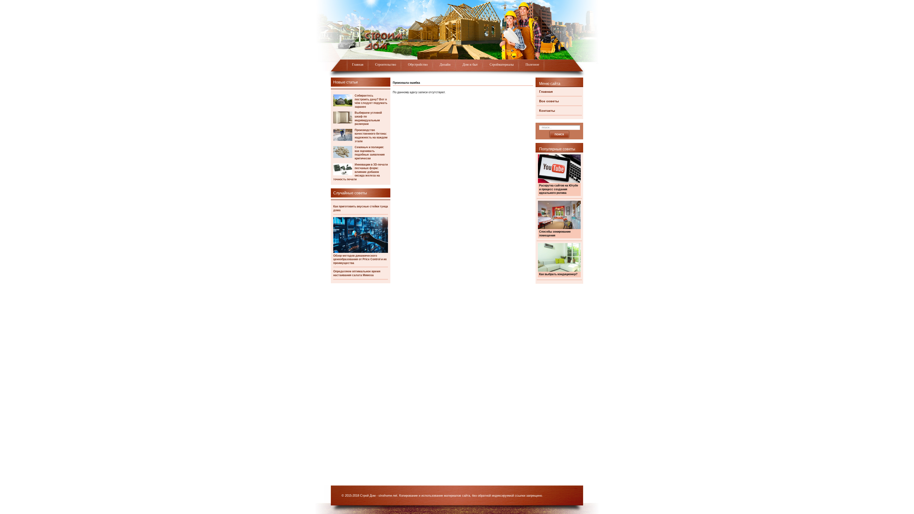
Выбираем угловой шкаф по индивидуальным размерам (368, 118)
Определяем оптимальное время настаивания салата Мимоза (356, 273)
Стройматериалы (502, 64)
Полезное (532, 64)
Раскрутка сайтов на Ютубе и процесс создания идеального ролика (558, 189)
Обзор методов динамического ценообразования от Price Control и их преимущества (360, 259)
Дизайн (445, 64)
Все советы (549, 101)
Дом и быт (470, 64)
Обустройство (418, 64)
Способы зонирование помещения (555, 233)
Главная (357, 64)
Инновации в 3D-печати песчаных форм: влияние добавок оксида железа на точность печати (360, 172)
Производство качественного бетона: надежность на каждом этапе (371, 135)
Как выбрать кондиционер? (558, 274)
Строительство (385, 64)
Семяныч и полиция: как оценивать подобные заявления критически (370, 153)
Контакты (547, 111)
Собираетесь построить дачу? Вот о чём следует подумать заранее (371, 101)
